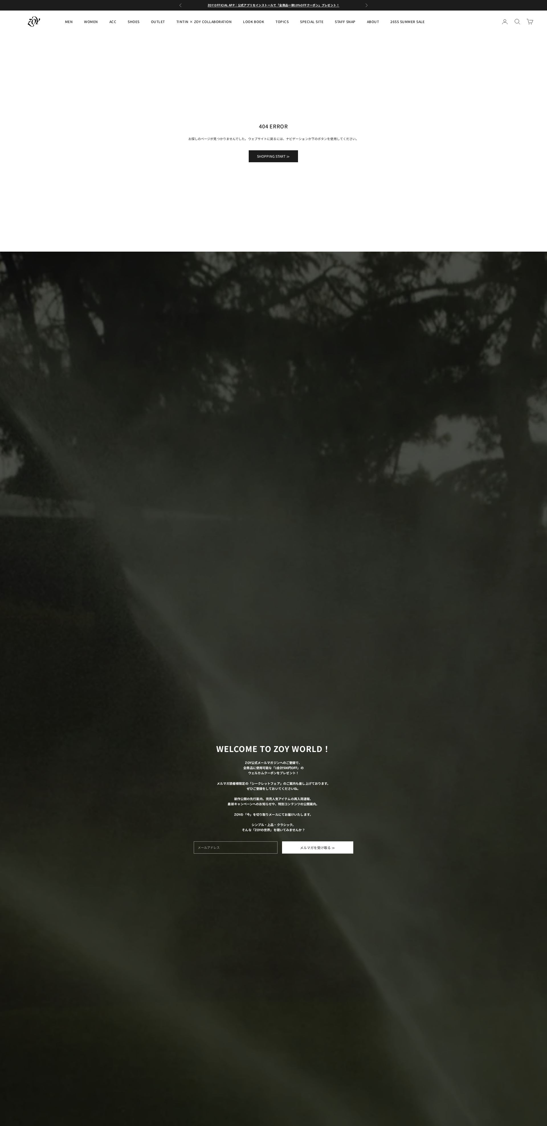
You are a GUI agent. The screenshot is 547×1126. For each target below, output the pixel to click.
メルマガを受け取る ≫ (317, 847)
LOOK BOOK (253, 21)
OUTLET (158, 21)
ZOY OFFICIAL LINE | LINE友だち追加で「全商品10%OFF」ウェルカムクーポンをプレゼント (273, 5)
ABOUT (373, 21)
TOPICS (282, 21)
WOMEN (91, 21)
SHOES (133, 21)
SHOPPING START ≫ (273, 156)
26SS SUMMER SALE (407, 21)
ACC (112, 21)
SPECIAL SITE (311, 21)
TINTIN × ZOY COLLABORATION (204, 21)
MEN (69, 21)
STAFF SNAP (345, 21)
